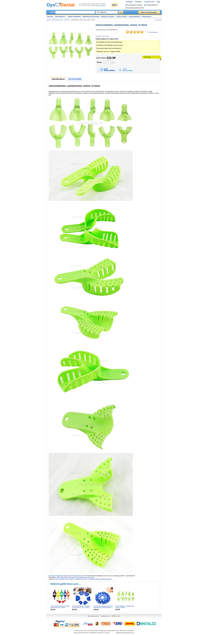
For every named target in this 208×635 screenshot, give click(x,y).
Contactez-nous (149, 1)
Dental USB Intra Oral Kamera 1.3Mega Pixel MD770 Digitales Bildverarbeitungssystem (82, 579)
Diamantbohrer (146, 16)
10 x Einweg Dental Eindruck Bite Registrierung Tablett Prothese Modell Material (103, 607)
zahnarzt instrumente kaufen (75, 576)
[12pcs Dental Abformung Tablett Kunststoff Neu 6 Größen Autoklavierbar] (61, 596)
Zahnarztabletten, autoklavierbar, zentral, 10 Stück (124, 606)
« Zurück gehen (158, 19)
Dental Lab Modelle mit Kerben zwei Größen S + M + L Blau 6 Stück (81, 607)
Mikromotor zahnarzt (108, 16)
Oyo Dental (105, 36)
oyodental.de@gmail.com (127, 632)
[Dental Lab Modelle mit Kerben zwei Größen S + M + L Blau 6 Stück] (82, 596)
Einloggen (129, 1)
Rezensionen (153, 32)
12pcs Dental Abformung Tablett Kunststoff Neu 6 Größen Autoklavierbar (60, 607)
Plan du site (117, 616)
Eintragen (138, 1)
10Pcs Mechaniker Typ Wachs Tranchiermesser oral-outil (75, 577)
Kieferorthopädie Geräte (57, 19)
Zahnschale (66, 19)
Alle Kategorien (60, 16)
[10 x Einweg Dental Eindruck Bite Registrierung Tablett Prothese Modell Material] (104, 596)
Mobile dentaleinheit (74, 16)
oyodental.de (94, 630)
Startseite (50, 16)
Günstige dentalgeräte (56, 576)
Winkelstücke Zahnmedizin (91, 16)
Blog (158, 1)
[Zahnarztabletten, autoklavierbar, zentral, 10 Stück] (125, 596)
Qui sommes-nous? (93, 616)
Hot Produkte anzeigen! (99, 5)
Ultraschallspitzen (134, 16)
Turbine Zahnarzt (121, 16)
